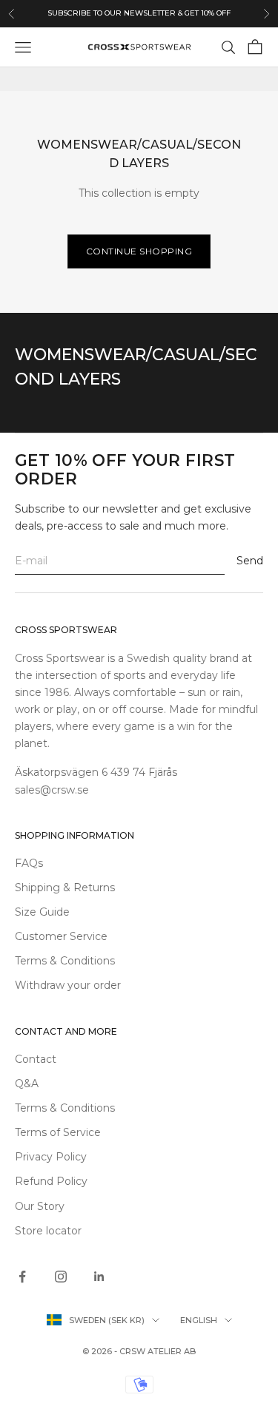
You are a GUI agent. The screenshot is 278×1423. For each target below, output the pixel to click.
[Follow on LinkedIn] (99, 1276)
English (198, 1320)
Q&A (27, 1083)
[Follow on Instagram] (60, 1276)
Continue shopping (139, 251)
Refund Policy (51, 1181)
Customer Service (61, 936)
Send (249, 560)
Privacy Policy (51, 1156)
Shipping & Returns (65, 887)
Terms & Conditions (65, 960)
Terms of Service (58, 1132)
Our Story (39, 1206)
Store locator (48, 1230)
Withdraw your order (68, 985)
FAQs (29, 863)
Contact (35, 1059)
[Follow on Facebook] (22, 1276)
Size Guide (42, 912)
